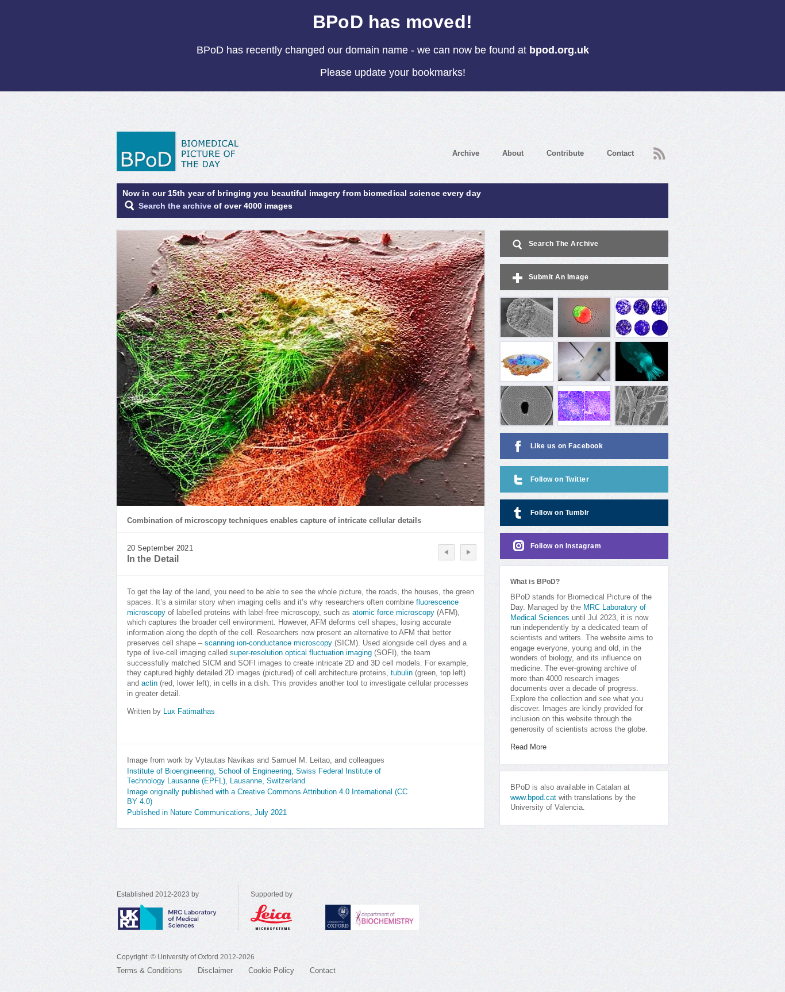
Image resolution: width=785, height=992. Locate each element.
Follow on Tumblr (560, 513)
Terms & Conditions (149, 971)
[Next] (468, 552)
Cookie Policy (271, 971)
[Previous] (446, 552)
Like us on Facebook (566, 446)
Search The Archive (564, 244)
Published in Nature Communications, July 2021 (207, 813)
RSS (658, 150)
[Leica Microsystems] (282, 917)
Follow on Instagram (566, 546)
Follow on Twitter (560, 479)
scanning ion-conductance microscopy (268, 643)
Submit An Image (559, 277)
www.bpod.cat (533, 798)
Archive (465, 153)
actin (149, 683)
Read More (528, 747)
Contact (620, 153)
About (513, 153)
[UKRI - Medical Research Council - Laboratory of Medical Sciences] (177, 917)
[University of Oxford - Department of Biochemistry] (393, 917)
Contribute (565, 153)
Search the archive (174, 206)
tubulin (402, 673)
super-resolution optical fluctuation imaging (301, 653)
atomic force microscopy (393, 613)
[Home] (182, 151)
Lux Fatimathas (189, 712)
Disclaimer (215, 971)
